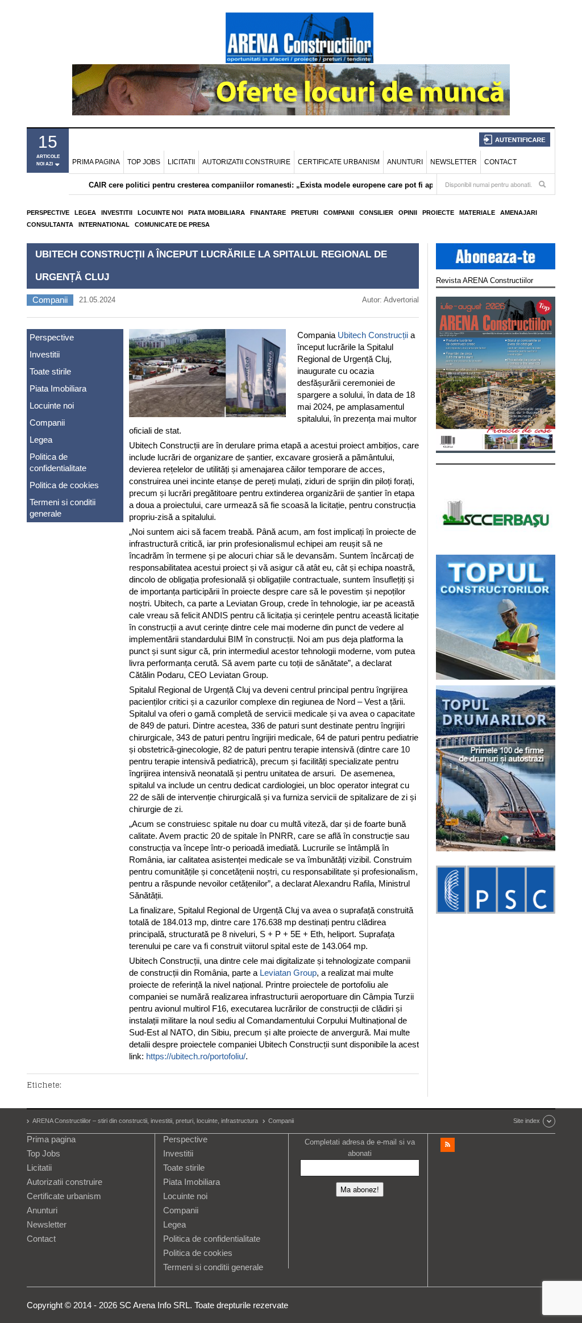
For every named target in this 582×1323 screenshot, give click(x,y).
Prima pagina (96, 162)
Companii (338, 212)
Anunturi (405, 162)
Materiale (477, 212)
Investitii (116, 212)
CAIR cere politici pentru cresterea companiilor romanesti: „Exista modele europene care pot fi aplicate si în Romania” (298, 185)
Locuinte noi (160, 212)
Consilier (376, 212)
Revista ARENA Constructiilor (484, 280)
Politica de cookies (64, 485)
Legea (85, 212)
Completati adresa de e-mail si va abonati (360, 1148)
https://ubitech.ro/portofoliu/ (196, 1056)
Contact (500, 162)
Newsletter (453, 162)
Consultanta (50, 224)
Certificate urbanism (339, 162)
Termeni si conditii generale (62, 507)
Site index (526, 1120)
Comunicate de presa (172, 224)
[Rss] (447, 1145)
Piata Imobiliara (216, 212)
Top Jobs (143, 162)
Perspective (48, 212)
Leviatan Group (288, 972)
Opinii (407, 212)
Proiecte (438, 212)
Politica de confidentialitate (58, 462)
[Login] (514, 139)
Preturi (304, 212)
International (104, 224)
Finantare (268, 212)
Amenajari (518, 212)
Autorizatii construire (246, 162)
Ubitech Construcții (373, 335)
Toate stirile (50, 371)
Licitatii (181, 162)
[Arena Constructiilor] (299, 37)
